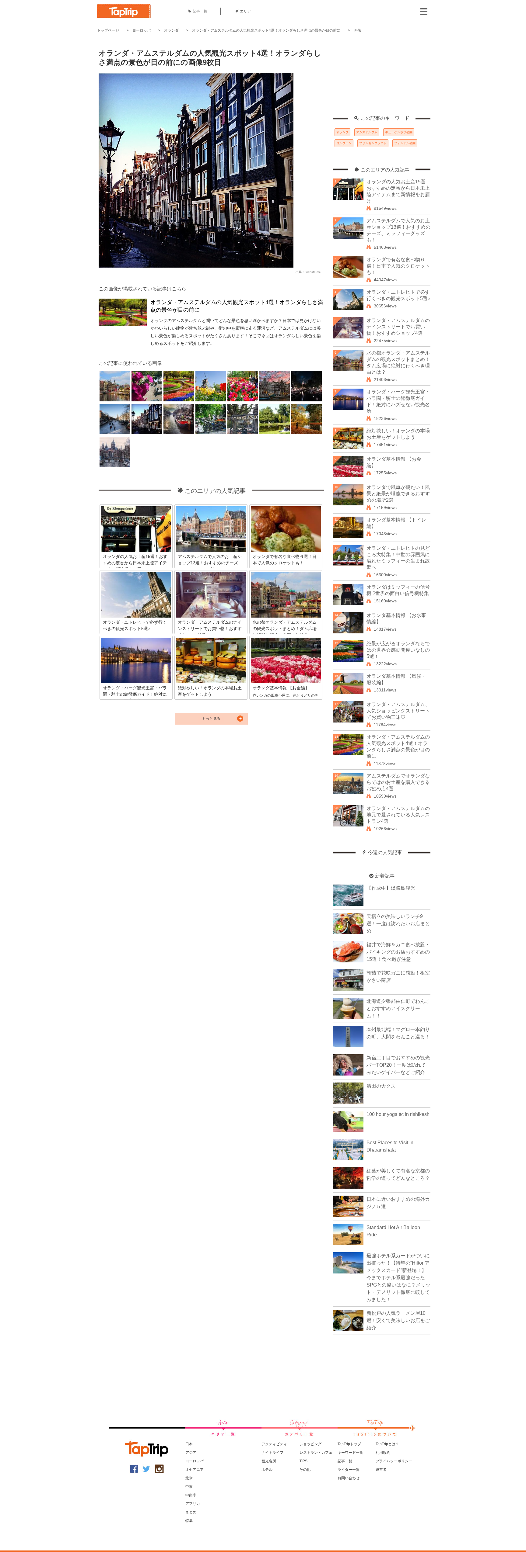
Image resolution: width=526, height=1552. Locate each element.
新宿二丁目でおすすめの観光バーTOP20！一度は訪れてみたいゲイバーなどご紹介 (398, 1065)
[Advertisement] (381, 78)
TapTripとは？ (387, 1444)
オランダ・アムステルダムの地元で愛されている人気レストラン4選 (398, 815)
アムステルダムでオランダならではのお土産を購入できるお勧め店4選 (398, 782)
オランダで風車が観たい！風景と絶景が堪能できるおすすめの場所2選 (398, 494)
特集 (189, 1521)
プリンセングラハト (373, 143)
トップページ (108, 30)
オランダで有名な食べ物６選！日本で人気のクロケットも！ (398, 266)
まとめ (190, 1512)
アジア (190, 1452)
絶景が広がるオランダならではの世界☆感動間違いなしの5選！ (398, 650)
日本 (189, 1444)
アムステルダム (366, 132)
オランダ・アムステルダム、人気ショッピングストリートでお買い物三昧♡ (398, 711)
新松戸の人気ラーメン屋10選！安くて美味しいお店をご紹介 (398, 1320)
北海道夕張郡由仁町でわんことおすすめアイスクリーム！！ (398, 1008)
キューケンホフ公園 (398, 132)
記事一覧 (200, 11)
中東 (189, 1486)
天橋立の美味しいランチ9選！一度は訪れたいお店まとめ (398, 924)
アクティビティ (274, 1444)
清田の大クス (381, 1086)
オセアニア (194, 1469)
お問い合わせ (348, 1478)
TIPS (303, 1461)
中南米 (190, 1495)
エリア (245, 11)
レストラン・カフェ (316, 1452)
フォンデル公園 (405, 143)
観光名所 (268, 1461)
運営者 (381, 1469)
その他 (305, 1469)
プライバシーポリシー (394, 1461)
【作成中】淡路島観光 (390, 888)
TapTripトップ (349, 1444)
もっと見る (211, 718)
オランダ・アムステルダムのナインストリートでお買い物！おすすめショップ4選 (398, 327)
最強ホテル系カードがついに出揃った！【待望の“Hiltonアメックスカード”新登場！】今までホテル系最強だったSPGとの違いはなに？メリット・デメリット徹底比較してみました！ (398, 1277)
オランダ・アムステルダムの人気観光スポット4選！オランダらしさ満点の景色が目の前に (266, 30)
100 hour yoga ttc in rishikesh (398, 1114)
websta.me (313, 272)
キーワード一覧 (350, 1452)
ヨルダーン (344, 143)
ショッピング (310, 1444)
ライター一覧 (348, 1469)
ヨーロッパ (141, 30)
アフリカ (192, 1504)
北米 (189, 1478)
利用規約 (383, 1452)
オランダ (171, 30)
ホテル (266, 1469)
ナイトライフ (272, 1452)
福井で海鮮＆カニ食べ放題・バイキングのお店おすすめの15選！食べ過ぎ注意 (398, 952)
